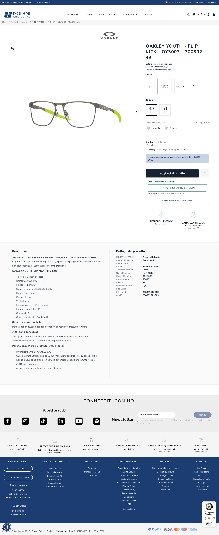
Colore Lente (122, 263)
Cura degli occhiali (165, 475)
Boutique (92, 468)
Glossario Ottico (128, 500)
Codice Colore (122, 279)
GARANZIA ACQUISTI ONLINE (164, 445)
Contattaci (202, 489)
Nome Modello (123, 273)
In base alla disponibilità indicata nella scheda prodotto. (54, 451)
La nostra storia (201, 471)
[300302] (151, 86)
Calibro (119, 282)
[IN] (61, 421)
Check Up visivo (165, 482)
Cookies (50, 531)
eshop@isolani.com (18, 493)
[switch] (209, 523)
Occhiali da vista (55, 468)
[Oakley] (109, 35)
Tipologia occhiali (124, 269)
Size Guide (121, 288)
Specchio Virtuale (201, 479)
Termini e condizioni (129, 475)
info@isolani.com (18, 514)
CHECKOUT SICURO (18, 445)
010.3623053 (18, 511)
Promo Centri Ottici (55, 486)
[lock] (161, 214)
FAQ (129, 504)
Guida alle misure (129, 479)
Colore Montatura (124, 260)
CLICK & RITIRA (91, 445)
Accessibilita (129, 509)
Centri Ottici (19, 506)
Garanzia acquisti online (129, 468)
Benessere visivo (92, 471)
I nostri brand (54, 483)
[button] (170, 2)
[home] (17, 14)
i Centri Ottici (202, 475)
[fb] (7, 421)
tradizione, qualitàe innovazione (200, 450)
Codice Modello (123, 276)
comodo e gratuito (91, 449)
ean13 (119, 295)
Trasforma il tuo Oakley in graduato (177, 187)
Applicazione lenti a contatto (165, 468)
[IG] (25, 421)
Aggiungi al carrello (172, 173)
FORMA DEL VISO (124, 257)
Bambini (165, 486)
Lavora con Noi (202, 486)
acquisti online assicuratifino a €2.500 (164, 450)
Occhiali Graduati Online (128, 482)
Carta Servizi (129, 471)
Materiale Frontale (125, 285)
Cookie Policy (129, 489)
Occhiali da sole (54, 472)
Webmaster (62, 531)
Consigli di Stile (165, 479)
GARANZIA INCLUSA (193, 222)
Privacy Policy (128, 486)
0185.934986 (18, 490)
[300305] (180, 86)
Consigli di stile (202, 123)
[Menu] (214, 503)
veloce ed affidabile (18, 449)
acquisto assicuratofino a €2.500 (193, 226)
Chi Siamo (201, 468)
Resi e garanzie (129, 493)
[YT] (79, 421)
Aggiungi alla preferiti (205, 173)
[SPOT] (97, 421)
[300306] (165, 86)
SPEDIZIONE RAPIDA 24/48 (55, 446)
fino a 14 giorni (161, 224)
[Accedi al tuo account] (208, 14)
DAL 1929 (200, 445)
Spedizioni (129, 496)
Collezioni (92, 475)
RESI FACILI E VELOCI (161, 221)
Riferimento (121, 292)
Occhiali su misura (165, 471)
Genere (119, 266)
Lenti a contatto (54, 475)
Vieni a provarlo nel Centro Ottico (177, 200)
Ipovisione (165, 489)
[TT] (43, 421)
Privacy (175, 420)
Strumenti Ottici (54, 479)
